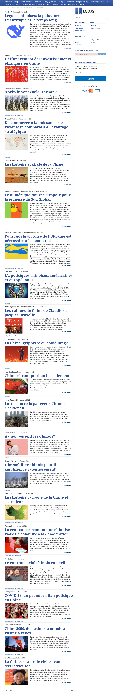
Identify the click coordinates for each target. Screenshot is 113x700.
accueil (7, 8)
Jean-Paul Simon (11, 271)
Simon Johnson (24, 232)
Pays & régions (17, 8)
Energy (61, 2)
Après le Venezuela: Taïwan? (31, 92)
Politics (63, 4)
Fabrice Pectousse (11, 12)
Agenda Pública (97, 40)
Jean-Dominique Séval (13, 372)
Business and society (11, 2)
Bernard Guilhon (11, 119)
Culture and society (27, 2)
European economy (82, 2)
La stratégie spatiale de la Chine (34, 164)
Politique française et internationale (14, 115)
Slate (93, 42)
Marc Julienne (10, 591)
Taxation (82, 4)
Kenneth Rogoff (10, 461)
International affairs (29, 4)
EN (103, 1)
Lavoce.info (79, 40)
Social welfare (72, 4)
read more (67, 49)
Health (18, 4)
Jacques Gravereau (12, 88)
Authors (78, 25)
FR (107, 1)
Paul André (9, 526)
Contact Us (79, 28)
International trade (43, 4)
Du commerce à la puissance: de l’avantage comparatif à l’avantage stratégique (36, 127)
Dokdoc (78, 45)
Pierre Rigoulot (10, 306)
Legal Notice (96, 28)
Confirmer (102, 54)
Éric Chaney (9, 339)
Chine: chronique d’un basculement (37, 376)
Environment (70, 2)
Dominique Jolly (11, 55)
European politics (96, 2)
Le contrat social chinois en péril (35, 563)
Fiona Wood (9, 160)
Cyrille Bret (9, 559)
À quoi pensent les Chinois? (30, 436)
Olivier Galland (10, 432)
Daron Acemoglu (11, 232)
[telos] (91, 11)
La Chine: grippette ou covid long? (36, 343)
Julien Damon (10, 400)
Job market (55, 4)
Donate (91, 79)
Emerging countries (50, 2)
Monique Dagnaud (12, 191)
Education (38, 2)
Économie (7, 52)
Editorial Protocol (81, 30)
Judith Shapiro (16, 493)
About (94, 25)
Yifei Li (7, 493)
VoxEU (78, 42)
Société (7, 229)
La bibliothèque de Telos (29, 191)
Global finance (9, 4)
